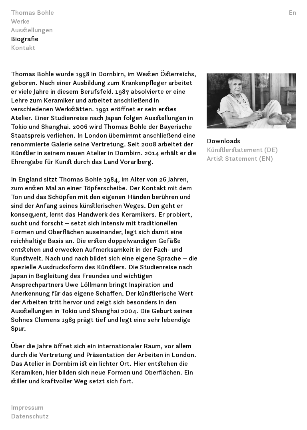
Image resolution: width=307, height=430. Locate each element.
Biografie (24, 39)
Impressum (27, 407)
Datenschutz (30, 416)
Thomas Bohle (32, 13)
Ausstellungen (32, 30)
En (292, 13)
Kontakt (23, 48)
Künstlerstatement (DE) (242, 150)
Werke (20, 21)
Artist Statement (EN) (240, 159)
